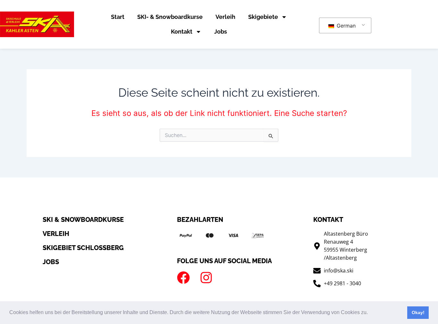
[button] (370, 313)
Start (117, 16)
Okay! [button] (418, 312)
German (345, 25)
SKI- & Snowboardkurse (170, 16)
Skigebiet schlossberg (83, 248)
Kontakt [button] (181, 31)
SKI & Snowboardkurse (83, 219)
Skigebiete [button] (263, 16)
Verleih (225, 16)
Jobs (220, 31)
